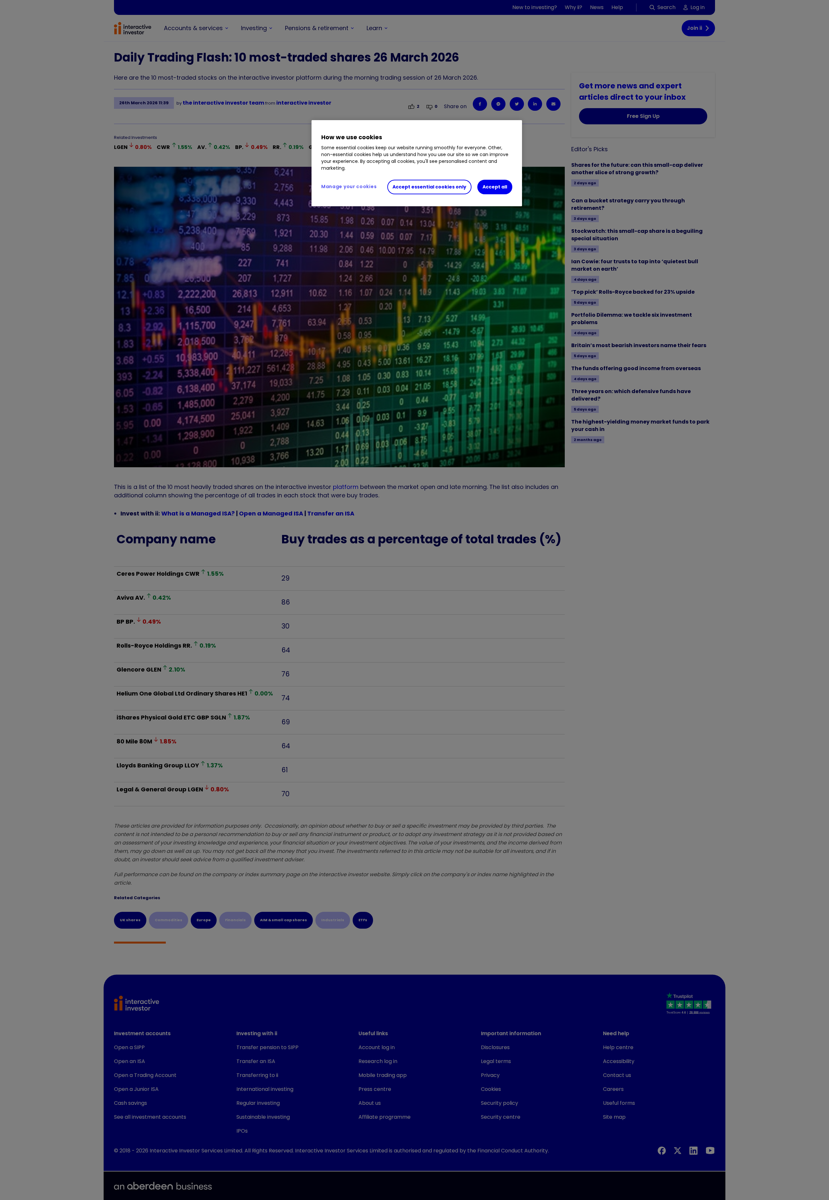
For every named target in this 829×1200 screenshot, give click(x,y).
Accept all (495, 187)
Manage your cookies (349, 186)
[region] (417, 163)
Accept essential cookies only (429, 187)
